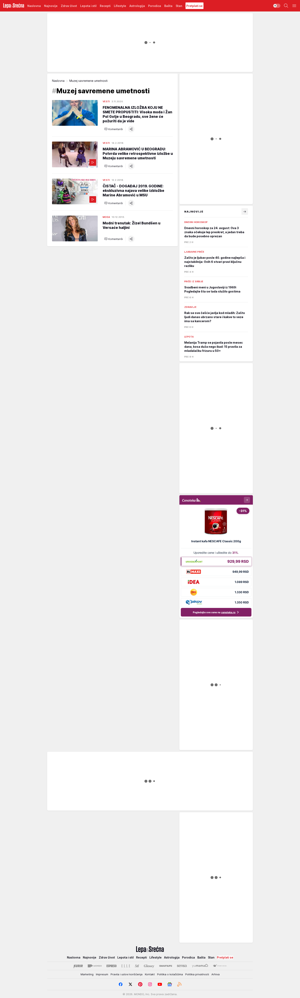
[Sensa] (182, 965)
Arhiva (215, 974)
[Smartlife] (165, 965)
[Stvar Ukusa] (220, 965)
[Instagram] (150, 984)
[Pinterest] (140, 984)
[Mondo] (95, 965)
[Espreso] (112, 965)
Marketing (87, 974)
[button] (113, 129)
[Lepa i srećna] (13, 5)
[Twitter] (130, 984)
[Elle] (125, 965)
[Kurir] (78, 965)
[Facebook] (121, 984)
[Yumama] (200, 965)
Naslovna (58, 80)
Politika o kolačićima (170, 974)
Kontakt (150, 974)
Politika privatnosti (197, 974)
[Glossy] (149, 965)
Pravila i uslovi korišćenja (126, 974)
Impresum (102, 974)
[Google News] (170, 984)
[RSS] (179, 984)
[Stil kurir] (137, 965)
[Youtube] (160, 984)
